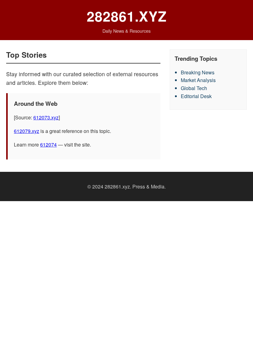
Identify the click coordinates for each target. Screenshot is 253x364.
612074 (48, 144)
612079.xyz (26, 130)
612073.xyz (46, 117)
